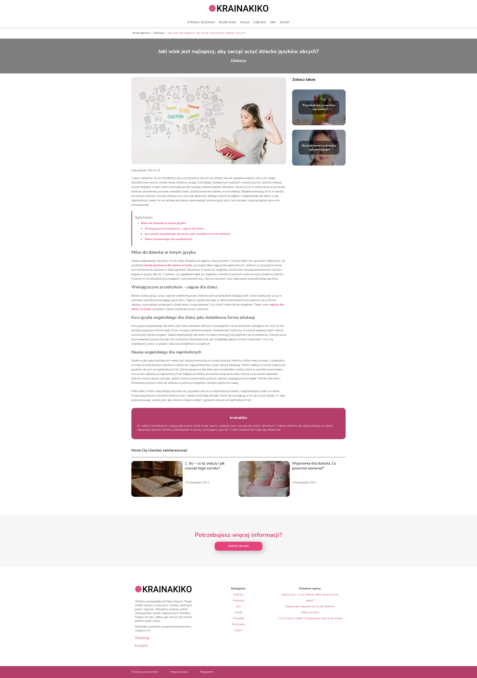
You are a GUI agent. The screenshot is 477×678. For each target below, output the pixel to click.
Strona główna (141, 33)
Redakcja (142, 637)
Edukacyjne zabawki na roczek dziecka (309, 606)
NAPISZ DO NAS (238, 546)
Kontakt (141, 645)
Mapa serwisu (179, 672)
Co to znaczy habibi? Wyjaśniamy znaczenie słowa (310, 618)
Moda (245, 22)
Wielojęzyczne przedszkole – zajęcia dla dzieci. (174, 228)
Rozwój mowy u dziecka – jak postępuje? (319, 148)
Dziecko (259, 22)
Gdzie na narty (310, 612)
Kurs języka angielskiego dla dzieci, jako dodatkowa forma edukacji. (188, 234)
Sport (285, 22)
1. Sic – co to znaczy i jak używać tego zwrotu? (205, 466)
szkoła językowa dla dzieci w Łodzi (167, 265)
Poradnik (238, 618)
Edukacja (159, 33)
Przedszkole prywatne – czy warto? (319, 107)
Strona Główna (201, 22)
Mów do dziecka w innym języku (163, 223)
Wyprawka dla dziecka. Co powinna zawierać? (314, 466)
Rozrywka (228, 22)
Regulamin (207, 672)
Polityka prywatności (144, 672)
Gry (273, 22)
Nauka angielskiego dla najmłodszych (168, 239)
